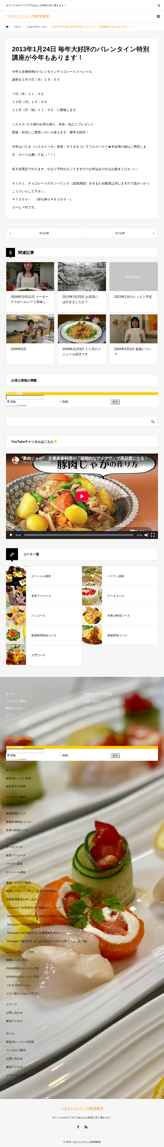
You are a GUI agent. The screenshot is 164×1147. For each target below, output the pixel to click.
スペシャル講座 (16, 872)
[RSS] (86, 1127)
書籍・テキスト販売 (18, 883)
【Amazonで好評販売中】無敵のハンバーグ (33, 907)
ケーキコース (14, 847)
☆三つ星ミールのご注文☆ (23, 993)
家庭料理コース (16, 813)
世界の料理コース (17, 830)
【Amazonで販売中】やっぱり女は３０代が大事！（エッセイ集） (47, 941)
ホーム (10, 693)
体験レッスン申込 (17, 960)
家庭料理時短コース (18, 821)
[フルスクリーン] (153, 535)
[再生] (11, 535)
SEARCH (159, 5)
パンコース (13, 838)
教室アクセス (14, 708)
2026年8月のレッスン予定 (22, 976)
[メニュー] (158, 16)
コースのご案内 (16, 701)
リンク (10, 715)
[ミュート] (146, 535)
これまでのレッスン (18, 985)
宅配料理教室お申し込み (21, 899)
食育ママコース (16, 855)
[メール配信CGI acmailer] (22, 405)
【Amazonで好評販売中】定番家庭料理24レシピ (36, 932)
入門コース (13, 805)
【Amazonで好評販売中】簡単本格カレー (32, 924)
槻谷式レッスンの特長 (98, 693)
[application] (82, 496)
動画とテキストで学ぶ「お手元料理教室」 (32, 890)
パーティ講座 (14, 863)
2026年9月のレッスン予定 (22, 968)
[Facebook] (78, 1127)
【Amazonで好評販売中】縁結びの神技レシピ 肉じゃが (42, 916)
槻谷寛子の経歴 (16, 786)
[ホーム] (7, 26)
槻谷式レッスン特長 (18, 778)
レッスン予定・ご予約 (20, 952)
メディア (11, 1004)
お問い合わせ (92, 701)
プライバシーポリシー (98, 708)
